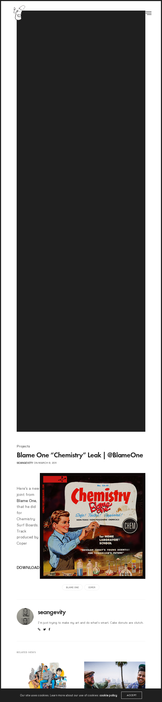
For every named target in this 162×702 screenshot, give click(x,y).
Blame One (72, 587)
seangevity (25, 462)
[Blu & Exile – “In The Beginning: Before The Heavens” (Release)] (114, 683)
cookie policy (108, 695)
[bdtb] (19, 12)
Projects (23, 446)
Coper (91, 587)
